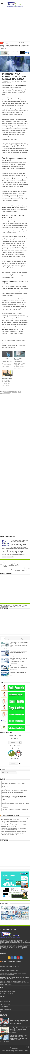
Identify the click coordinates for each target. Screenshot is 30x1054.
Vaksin (15, 45)
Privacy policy (10, 1047)
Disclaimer (16, 1047)
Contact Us (15, 1048)
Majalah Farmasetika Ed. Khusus (7, 993)
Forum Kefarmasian (5, 1001)
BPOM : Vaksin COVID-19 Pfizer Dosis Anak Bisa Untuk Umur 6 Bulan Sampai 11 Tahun (19, 361)
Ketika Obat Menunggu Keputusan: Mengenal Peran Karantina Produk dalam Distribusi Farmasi (18, 652)
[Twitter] (15, 957)
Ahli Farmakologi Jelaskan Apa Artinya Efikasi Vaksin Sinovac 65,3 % (11, 564)
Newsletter (3, 996)
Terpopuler (9, 638)
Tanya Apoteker (4, 1006)
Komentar (16, 638)
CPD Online (3, 999)
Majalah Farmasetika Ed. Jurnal (10, 815)
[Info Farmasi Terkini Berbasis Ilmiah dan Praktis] (15, 4)
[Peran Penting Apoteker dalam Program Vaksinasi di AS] (7, 354)
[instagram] (21, 957)
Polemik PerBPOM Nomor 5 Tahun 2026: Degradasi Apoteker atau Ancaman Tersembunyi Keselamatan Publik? (19, 1021)
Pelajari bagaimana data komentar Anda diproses (12, 606)
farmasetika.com (6, 81)
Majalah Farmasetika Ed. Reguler (8, 991)
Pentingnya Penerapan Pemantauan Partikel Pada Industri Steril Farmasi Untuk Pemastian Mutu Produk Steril (18, 660)
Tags (22, 638)
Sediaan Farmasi (9, 45)
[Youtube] (18, 957)
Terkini (3, 638)
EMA (20, 391)
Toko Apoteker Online (5, 1011)
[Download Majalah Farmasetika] (15, 52)
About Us (3, 1047)
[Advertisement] (15, 22)
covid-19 (14, 391)
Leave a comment (7, 82)
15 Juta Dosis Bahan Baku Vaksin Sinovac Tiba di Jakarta (18, 569)
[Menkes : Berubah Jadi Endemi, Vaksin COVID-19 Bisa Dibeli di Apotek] (7, 373)
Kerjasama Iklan (24, 1047)
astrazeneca (7, 391)
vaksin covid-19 (5, 393)
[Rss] (9, 957)
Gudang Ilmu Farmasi (5, 1009)
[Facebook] (12, 957)
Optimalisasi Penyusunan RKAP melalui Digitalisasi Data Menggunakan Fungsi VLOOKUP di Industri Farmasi (19, 1037)
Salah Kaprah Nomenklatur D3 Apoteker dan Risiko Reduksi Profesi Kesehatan (18, 1029)
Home (2, 45)
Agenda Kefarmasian (5, 1004)
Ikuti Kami (3, 954)
